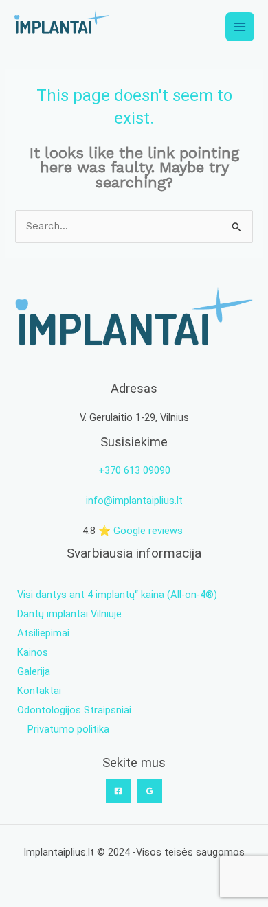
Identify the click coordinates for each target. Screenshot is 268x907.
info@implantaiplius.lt (134, 500)
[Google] (149, 791)
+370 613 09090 (134, 470)
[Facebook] (118, 791)
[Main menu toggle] (239, 26)
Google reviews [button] (148, 531)
